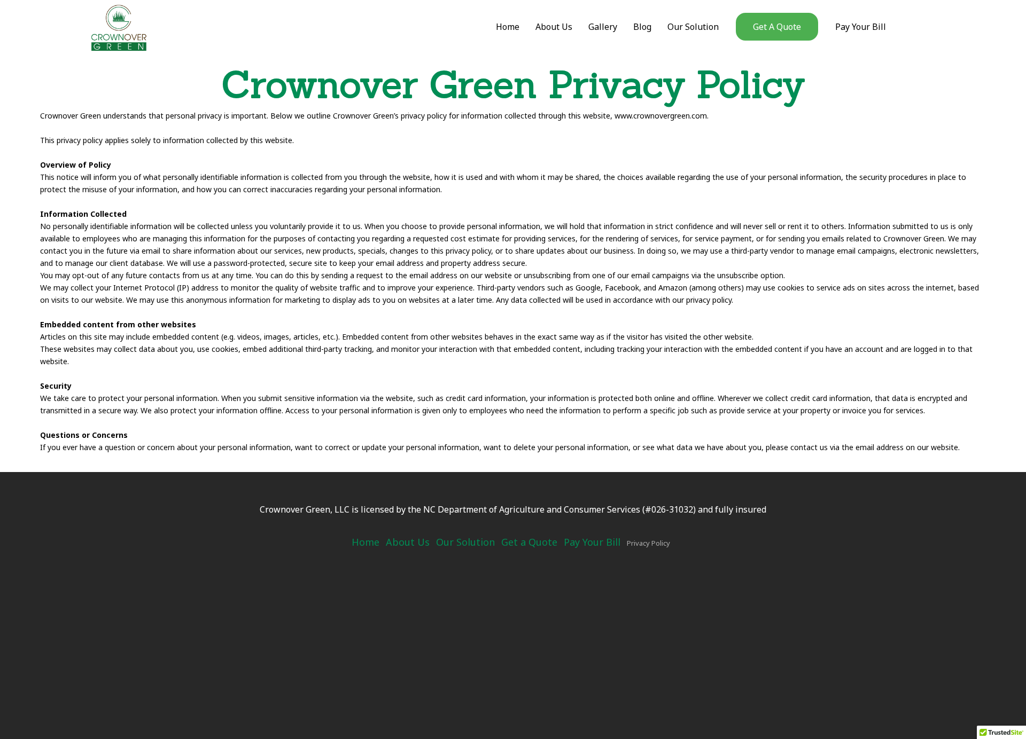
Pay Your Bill (592, 542)
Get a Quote (529, 542)
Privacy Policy (648, 543)
